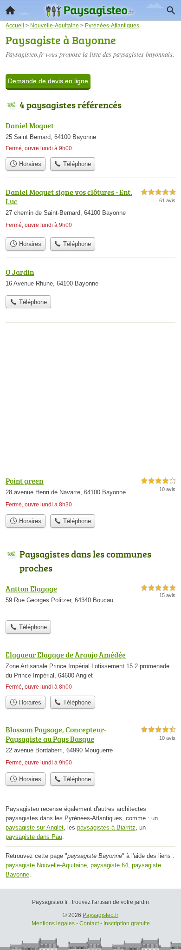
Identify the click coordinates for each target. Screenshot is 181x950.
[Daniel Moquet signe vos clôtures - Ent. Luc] (90, 209)
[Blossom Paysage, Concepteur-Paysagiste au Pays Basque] (90, 746)
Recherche (171, 10)
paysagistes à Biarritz (106, 827)
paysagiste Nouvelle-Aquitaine (46, 865)
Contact (89, 923)
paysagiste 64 (109, 865)
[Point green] (90, 492)
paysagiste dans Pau (34, 836)
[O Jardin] (90, 278)
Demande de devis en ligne (48, 81)
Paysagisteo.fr (100, 915)
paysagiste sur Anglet (35, 827)
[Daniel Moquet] (90, 136)
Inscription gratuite (126, 923)
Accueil (10, 10)
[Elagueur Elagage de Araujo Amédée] (90, 670)
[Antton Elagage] (90, 599)
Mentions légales (53, 923)
